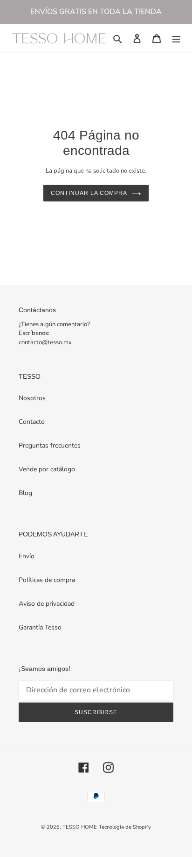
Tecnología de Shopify (125, 827)
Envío (26, 556)
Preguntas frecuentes (50, 445)
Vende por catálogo (47, 469)
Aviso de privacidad (47, 603)
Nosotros (32, 398)
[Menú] (176, 38)
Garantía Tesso (40, 627)
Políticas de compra (47, 580)
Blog (25, 493)
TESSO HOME (79, 827)
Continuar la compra (89, 193)
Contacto (32, 421)
